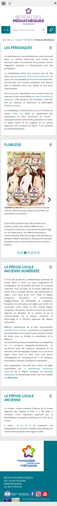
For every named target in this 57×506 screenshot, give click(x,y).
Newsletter (24, 495)
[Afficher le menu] (4, 3)
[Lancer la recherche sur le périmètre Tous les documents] (51, 30)
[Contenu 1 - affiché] (18, 252)
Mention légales (12, 499)
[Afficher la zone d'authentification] (10, 3)
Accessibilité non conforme (36, 499)
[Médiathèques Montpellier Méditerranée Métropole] (28, 16)
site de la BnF (27, 425)
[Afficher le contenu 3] (25, 252)
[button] (55, 3)
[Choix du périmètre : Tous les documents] (5, 30)
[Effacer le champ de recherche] (43, 30)
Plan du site (10, 495)
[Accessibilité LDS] (7, 501)
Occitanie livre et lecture (15, 330)
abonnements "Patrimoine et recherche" (31, 76)
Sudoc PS (17, 113)
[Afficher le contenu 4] (28, 252)
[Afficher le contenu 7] (38, 252)
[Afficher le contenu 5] (32, 252)
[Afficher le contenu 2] (22, 252)
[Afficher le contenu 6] (35, 252)
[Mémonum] (15, 501)
